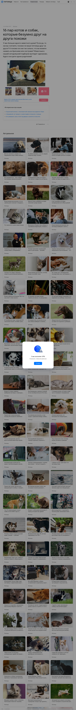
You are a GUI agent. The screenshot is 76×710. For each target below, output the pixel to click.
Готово (38, 363)
